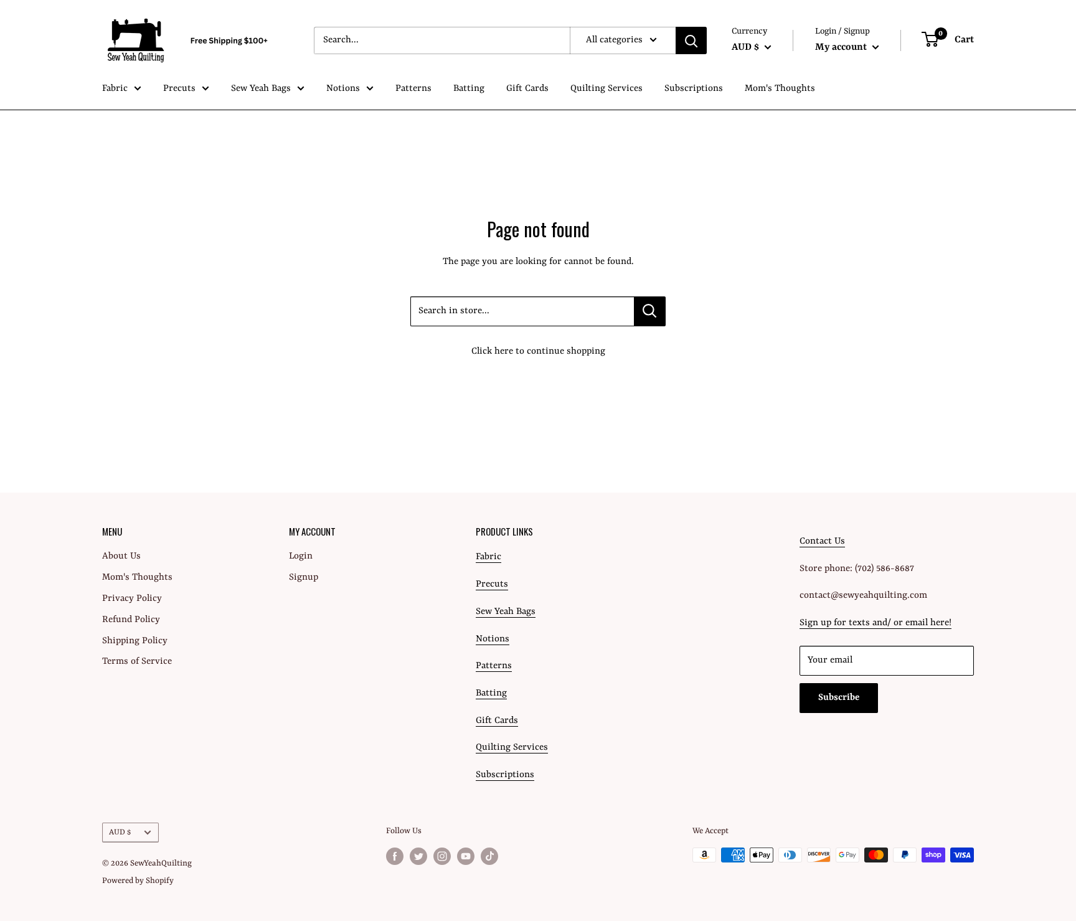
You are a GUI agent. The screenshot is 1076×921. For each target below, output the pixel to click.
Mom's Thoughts (780, 88)
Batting (468, 88)
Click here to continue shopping (538, 351)
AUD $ (120, 832)
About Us (121, 556)
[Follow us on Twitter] (418, 856)
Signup (303, 577)
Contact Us (822, 541)
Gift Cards (527, 88)
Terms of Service (137, 661)
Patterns (413, 88)
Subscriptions (693, 88)
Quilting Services (606, 88)
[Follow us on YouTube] (465, 856)
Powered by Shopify (138, 881)
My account (842, 47)
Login (301, 556)
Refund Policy (131, 620)
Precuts (179, 88)
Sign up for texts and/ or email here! (875, 623)
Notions (343, 88)
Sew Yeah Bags (261, 88)
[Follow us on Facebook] (395, 856)
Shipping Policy (135, 641)
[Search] (691, 40)
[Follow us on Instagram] (442, 856)
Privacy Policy (132, 598)
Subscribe (838, 697)
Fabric (115, 88)
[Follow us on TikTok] (489, 856)
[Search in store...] (650, 311)
